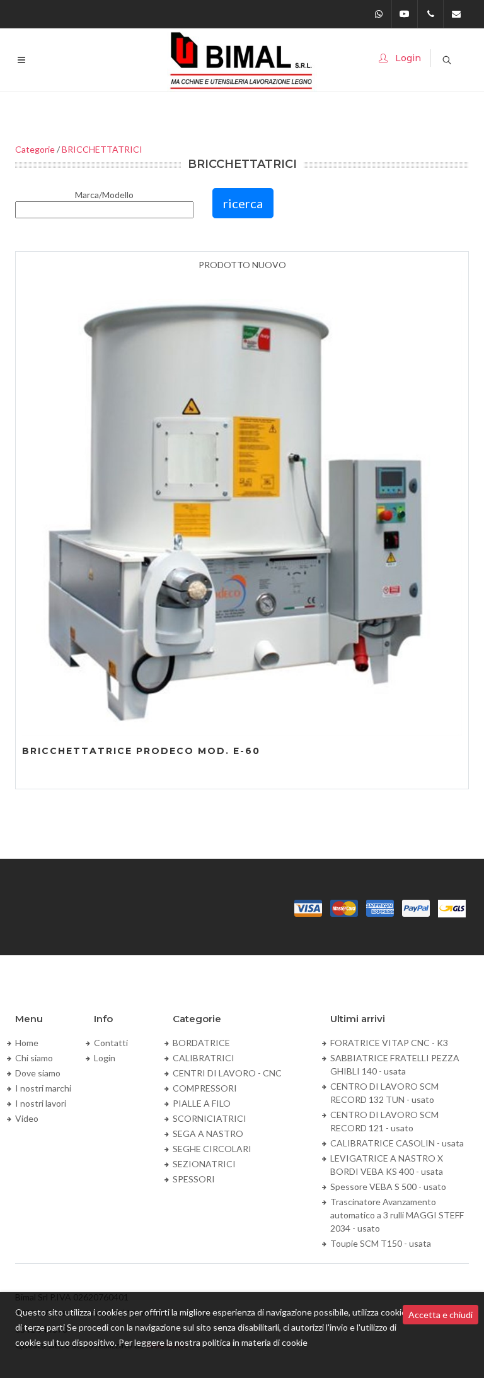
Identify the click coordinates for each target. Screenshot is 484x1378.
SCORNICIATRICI (209, 1118)
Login (104, 1057)
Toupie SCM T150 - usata (380, 1243)
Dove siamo (37, 1073)
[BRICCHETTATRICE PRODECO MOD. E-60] (242, 503)
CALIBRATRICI (203, 1057)
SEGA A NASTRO (208, 1133)
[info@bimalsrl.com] (456, 14)
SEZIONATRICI (204, 1163)
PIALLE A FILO (202, 1103)
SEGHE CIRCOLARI (212, 1148)
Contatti (111, 1042)
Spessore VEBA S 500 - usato (388, 1186)
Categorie (35, 149)
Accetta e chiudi (440, 1314)
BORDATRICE (201, 1042)
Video (26, 1118)
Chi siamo (34, 1057)
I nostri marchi (43, 1088)
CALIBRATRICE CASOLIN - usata (397, 1143)
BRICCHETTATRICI (102, 149)
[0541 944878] (430, 14)
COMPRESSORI (205, 1088)
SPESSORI (194, 1179)
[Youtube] (404, 14)
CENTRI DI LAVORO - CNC (227, 1073)
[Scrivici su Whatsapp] (378, 14)
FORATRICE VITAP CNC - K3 (389, 1042)
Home (26, 1042)
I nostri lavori (40, 1103)
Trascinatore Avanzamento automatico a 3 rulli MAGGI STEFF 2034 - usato (397, 1215)
